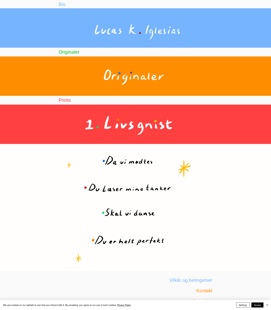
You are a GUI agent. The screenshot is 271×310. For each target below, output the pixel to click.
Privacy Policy (124, 305)
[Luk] (267, 304)
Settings (243, 305)
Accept (257, 305)
